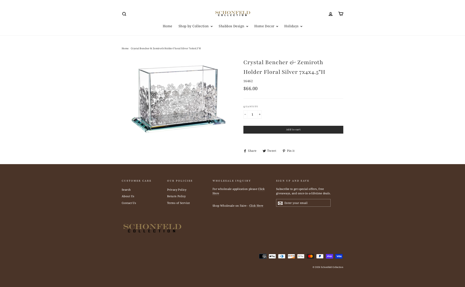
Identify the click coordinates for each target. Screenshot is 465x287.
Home (167, 26)
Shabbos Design (232, 26)
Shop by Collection (194, 26)
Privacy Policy (176, 189)
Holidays (292, 26)
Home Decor (264, 26)
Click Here (256, 205)
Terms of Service (178, 203)
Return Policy (176, 196)
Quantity (250, 106)
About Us (128, 196)
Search (126, 189)
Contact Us (129, 203)
